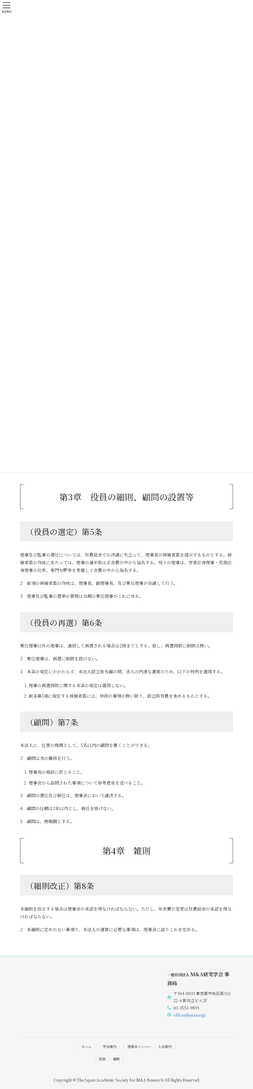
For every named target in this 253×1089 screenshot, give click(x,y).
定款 (102, 1058)
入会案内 (165, 1046)
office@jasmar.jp (189, 1015)
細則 (116, 1058)
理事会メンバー (139, 1046)
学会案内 (109, 1046)
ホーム (86, 1046)
